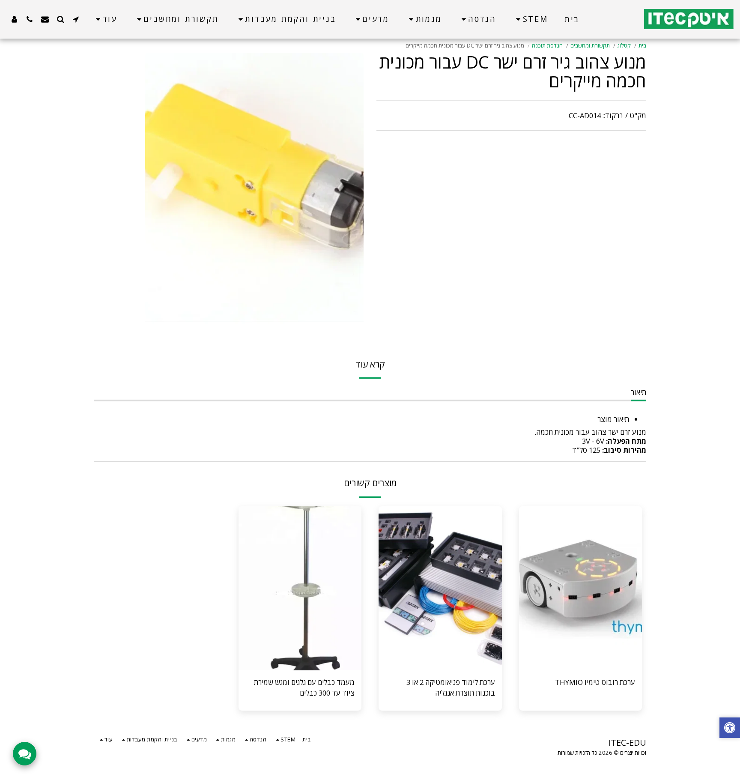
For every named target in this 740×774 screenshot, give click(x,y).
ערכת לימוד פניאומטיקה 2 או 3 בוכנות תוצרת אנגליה (450, 687)
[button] (76, 19)
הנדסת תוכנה (547, 45)
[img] (580, 588)
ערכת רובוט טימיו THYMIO (595, 682)
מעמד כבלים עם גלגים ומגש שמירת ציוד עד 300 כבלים (304, 687)
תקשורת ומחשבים (590, 45)
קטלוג (624, 45)
